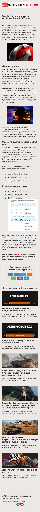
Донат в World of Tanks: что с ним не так (19, 471)
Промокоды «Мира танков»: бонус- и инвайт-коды (16, 309)
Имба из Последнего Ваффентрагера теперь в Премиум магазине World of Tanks (20, 439)
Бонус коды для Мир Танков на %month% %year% (18, 341)
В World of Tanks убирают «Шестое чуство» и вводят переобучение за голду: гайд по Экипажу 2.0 (20, 405)
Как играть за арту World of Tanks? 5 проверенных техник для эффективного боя (19, 372)
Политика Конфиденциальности (13, 501)
